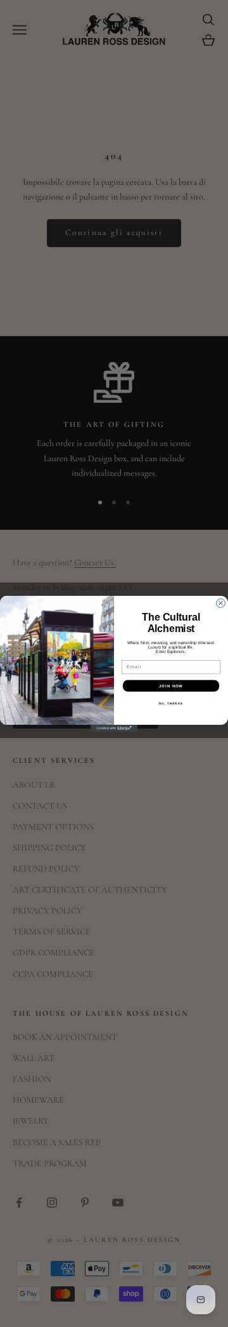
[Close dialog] (221, 602)
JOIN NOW (170, 686)
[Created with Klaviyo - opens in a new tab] (114, 728)
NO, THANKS (171, 702)
